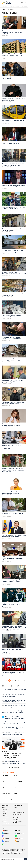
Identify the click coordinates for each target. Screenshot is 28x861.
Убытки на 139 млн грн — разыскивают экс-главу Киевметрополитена (13, 402)
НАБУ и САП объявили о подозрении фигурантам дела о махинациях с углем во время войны (14, 651)
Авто (15, 775)
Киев (3, 787)
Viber (5, 836)
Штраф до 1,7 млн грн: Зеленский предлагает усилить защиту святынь (13, 733)
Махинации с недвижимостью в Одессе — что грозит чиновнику (14, 229)
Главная (3, 9)
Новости (11, 6)
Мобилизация (6, 793)
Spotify (19, 836)
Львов (15, 787)
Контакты (4, 811)
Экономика (24, 6)
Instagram (6, 838)
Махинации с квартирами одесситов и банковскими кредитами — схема (13, 164)
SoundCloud (20, 838)
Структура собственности (5, 816)
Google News (20, 833)
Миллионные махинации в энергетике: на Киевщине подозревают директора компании (14, 32)
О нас (3, 807)
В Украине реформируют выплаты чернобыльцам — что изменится (12, 337)
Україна (5, 6)
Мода (15, 793)
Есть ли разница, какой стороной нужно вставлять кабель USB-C (12, 727)
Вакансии (4, 809)
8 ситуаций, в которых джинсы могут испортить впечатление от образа (13, 722)
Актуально (5, 775)
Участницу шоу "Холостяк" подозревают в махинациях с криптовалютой (14, 492)
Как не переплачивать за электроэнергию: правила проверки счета (13, 762)
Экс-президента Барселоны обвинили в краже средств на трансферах (13, 142)
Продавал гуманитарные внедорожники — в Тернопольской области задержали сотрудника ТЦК (13, 470)
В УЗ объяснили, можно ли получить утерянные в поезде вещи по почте (13, 706)
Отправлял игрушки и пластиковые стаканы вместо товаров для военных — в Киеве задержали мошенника (14, 627)
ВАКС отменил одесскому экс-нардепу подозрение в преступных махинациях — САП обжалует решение (14, 558)
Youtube (6, 830)
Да (25, 859)
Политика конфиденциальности (18, 811)
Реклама (4, 813)
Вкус (3, 781)
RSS (18, 841)
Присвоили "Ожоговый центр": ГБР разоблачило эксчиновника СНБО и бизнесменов (12, 55)
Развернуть (14, 799)
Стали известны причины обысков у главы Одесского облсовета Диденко (14, 535)
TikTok (19, 830)
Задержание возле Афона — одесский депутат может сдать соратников (12, 251)
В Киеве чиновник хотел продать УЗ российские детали (12, 294)
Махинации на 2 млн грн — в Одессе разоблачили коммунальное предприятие (14, 514)
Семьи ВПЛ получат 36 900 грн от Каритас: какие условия (13, 695)
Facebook (6, 841)
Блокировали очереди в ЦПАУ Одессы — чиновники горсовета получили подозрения (13, 581)
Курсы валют (5, 821)
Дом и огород (18, 781)
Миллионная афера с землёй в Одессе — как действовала (13, 77)
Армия (17, 6)
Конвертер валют (6, 823)
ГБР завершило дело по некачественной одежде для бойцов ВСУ (13, 381)
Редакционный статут (17, 815)
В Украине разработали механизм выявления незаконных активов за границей (12, 604)
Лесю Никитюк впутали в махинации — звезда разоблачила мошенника (13, 424)
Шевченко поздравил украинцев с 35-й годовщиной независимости (14, 700)
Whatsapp (6, 844)
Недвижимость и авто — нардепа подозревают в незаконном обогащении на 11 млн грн (13, 447)
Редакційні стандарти (16, 818)
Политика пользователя (16, 808)
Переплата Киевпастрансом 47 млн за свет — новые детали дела (13, 121)
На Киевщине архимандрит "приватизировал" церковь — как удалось (14, 272)
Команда (4, 819)
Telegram (6, 833)
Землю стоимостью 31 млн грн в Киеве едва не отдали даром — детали (13, 359)
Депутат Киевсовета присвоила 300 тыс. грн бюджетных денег (13, 99)
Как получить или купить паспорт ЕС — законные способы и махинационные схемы (13, 674)
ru (21, 2)
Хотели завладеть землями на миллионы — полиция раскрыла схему (14, 207)
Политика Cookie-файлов (17, 822)
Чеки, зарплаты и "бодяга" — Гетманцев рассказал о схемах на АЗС (13, 186)
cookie (13, 859)
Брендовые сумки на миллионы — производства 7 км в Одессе (11, 316)
